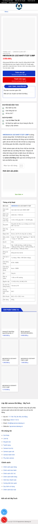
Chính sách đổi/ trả (9, 473)
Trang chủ (7, 52)
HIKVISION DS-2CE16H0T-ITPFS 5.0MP (9, 359)
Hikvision (6, 53)
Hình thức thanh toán (9, 480)
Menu (6, 12)
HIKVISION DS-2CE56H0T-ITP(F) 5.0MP (9, 386)
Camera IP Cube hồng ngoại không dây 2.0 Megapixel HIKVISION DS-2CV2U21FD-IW (9, 334)
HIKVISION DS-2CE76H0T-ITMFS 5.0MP (28, 359)
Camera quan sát (8, 451)
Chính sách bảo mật (9, 490)
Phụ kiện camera (8, 458)
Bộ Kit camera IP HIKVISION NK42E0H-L (27, 332)
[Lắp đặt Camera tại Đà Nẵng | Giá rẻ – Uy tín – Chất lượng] (19, 6)
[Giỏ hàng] (36, 7)
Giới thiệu (6, 435)
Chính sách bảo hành (9, 470)
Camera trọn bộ (8, 448)
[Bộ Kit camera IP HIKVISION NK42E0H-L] (28, 321)
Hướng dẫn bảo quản (10, 483)
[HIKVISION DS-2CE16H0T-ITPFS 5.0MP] (10, 348)
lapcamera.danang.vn (16, 426)
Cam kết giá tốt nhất (7, 0)
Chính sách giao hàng (10, 467)
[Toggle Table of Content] (20, 165)
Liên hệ (5, 438)
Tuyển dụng (7, 445)
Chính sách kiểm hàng (10, 477)
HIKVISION (14, 206)
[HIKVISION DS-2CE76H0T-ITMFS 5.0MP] (28, 348)
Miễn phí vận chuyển (20, 0)
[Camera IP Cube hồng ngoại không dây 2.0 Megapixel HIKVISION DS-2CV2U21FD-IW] (10, 321)
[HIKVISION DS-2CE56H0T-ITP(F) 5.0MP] (10, 375)
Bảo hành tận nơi (13, 2)
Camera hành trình (9, 455)
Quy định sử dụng (9, 486)
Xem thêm (18, 194)
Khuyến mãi (7, 442)
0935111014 (14, 420)
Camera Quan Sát (19, 52)
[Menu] (2, 7)
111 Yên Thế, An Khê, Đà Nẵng (17, 417)
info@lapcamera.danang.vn (16, 423)
